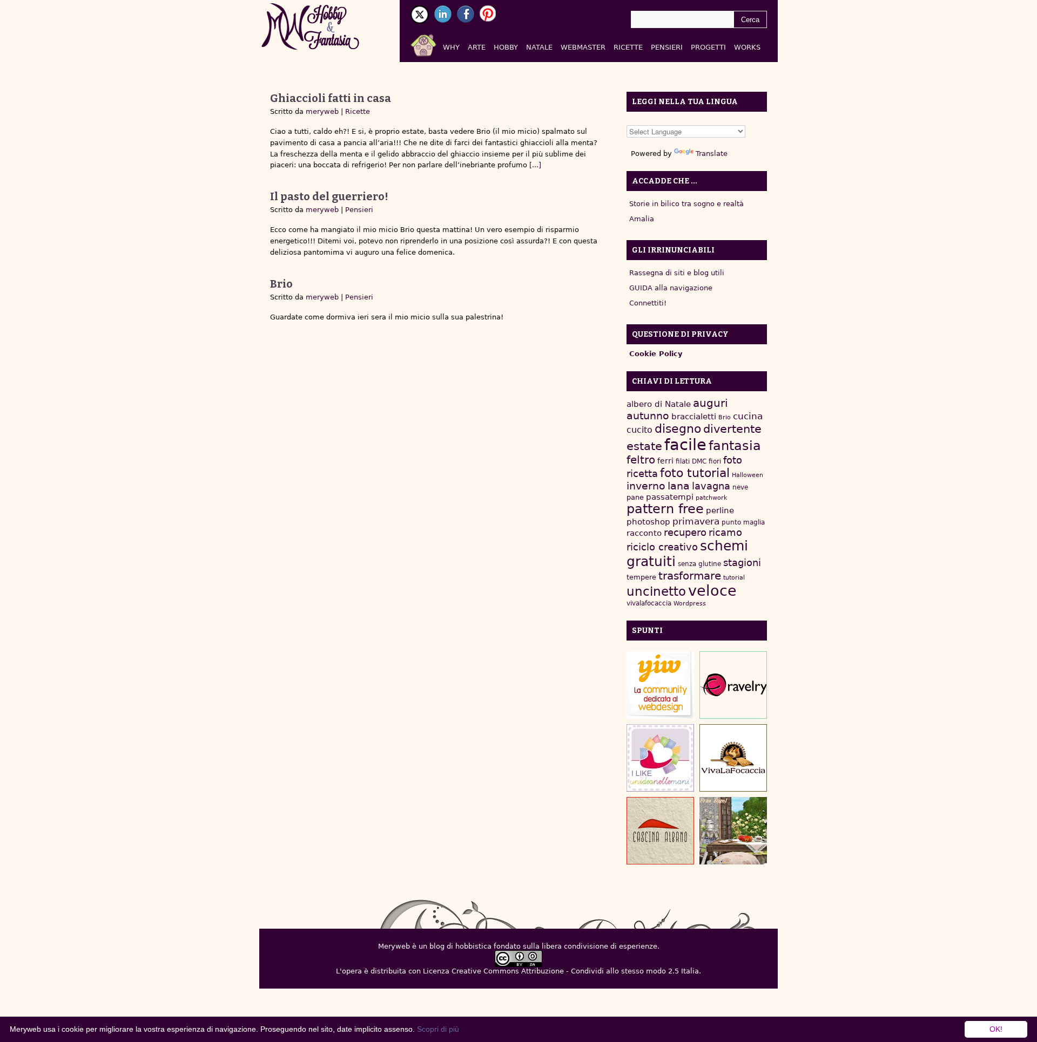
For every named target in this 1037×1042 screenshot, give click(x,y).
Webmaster (583, 47)
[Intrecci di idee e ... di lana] (733, 685)
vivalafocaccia (649, 603)
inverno (646, 486)
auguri (710, 403)
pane (635, 497)
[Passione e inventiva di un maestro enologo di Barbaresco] (660, 830)
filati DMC (691, 461)
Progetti (708, 47)
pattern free (665, 508)
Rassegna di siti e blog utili (676, 273)
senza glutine (699, 564)
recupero (685, 532)
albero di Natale (659, 403)
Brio (281, 283)
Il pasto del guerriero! (329, 196)
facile (685, 444)
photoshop (648, 521)
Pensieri (667, 47)
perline (720, 510)
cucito (639, 430)
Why (451, 47)
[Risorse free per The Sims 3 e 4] (733, 830)
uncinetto (656, 591)
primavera (695, 521)
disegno (678, 428)
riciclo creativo (662, 547)
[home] (436, 43)
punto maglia (743, 522)
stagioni (742, 562)
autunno (648, 416)
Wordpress (690, 603)
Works (747, 47)
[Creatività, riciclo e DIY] (660, 758)
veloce (712, 590)
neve (740, 487)
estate (644, 446)
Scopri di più (438, 1029)
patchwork (711, 497)
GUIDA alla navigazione (670, 288)
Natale (539, 47)
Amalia (641, 219)
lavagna (711, 486)
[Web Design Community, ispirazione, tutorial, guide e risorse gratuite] (660, 685)
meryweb (322, 111)
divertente (732, 429)
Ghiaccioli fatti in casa (330, 98)
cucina (748, 416)
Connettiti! (647, 303)
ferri (665, 461)
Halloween (747, 475)
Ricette (628, 47)
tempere (641, 577)
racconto (644, 532)
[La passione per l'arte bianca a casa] (733, 758)
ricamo (725, 532)
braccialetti (693, 416)
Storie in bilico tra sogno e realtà (686, 204)
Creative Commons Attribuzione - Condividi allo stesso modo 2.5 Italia (575, 971)
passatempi (669, 496)
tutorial (734, 577)
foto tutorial (695, 473)
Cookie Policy (655, 354)
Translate (712, 153)
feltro (641, 460)
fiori (715, 461)
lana (679, 486)
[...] (534, 165)
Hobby (506, 47)
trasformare (689, 575)
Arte (477, 47)
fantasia (735, 445)
